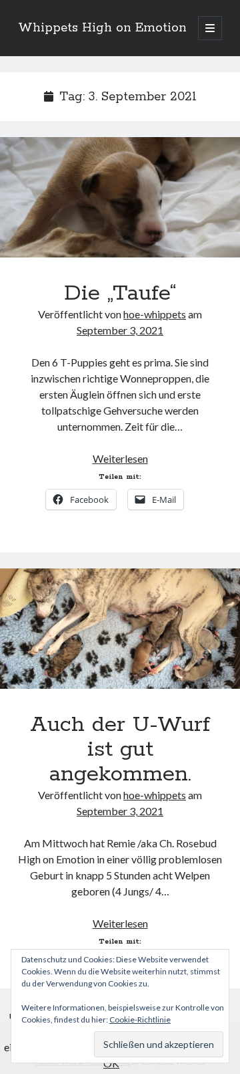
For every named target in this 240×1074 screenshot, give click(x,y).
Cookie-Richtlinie (140, 1019)
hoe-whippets (154, 314)
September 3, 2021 (120, 330)
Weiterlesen (120, 458)
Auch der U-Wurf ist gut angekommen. (120, 628)
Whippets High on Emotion (102, 28)
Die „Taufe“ (120, 197)
